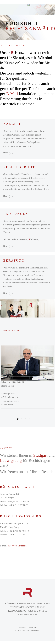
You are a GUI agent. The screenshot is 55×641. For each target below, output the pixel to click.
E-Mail (12, 93)
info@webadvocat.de (18, 545)
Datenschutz (32, 627)
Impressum (22, 627)
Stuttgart (40, 455)
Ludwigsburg (11, 460)
